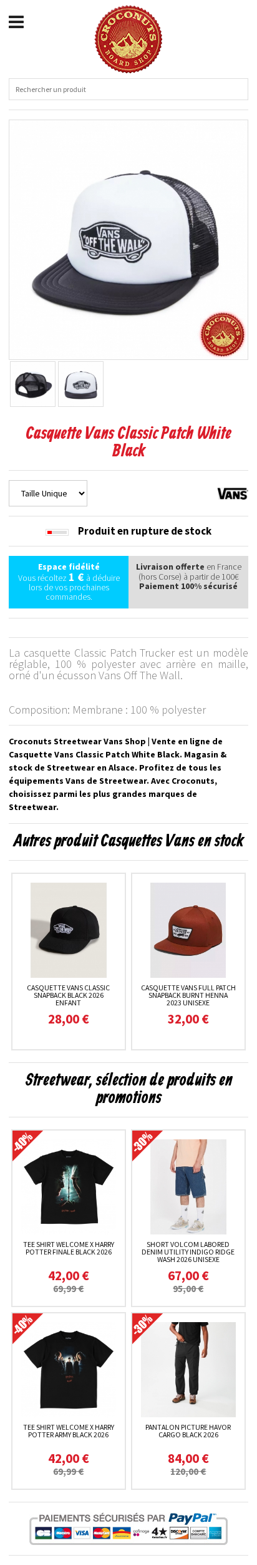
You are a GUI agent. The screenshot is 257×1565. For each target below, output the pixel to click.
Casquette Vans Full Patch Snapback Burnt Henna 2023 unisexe (188, 995)
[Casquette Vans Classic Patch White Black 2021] (128, 238)
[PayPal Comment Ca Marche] (128, 1529)
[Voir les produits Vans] (232, 492)
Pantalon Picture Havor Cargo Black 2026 (188, 1430)
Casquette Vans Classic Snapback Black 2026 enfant (68, 995)
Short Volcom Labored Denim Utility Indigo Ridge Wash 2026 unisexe (188, 1251)
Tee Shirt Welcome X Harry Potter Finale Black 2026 (68, 1247)
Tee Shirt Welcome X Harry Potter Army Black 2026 (68, 1430)
